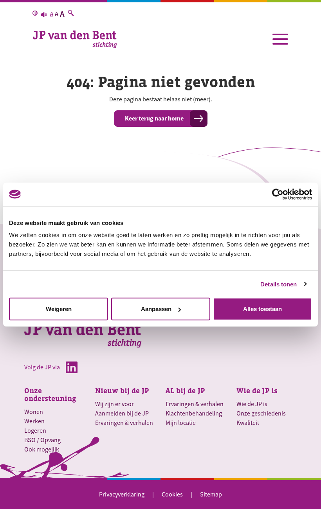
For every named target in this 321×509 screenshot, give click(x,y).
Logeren (35, 431)
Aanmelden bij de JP (122, 413)
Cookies (172, 494)
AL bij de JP (185, 391)
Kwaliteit (247, 423)
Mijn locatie (181, 423)
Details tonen (278, 284)
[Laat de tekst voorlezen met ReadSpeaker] (44, 14)
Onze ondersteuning (50, 395)
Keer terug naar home (154, 118)
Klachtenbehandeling (194, 413)
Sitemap (211, 494)
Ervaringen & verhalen (124, 423)
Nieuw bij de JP (122, 391)
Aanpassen (156, 309)
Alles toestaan (262, 309)
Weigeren (59, 309)
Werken (34, 421)
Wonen (33, 412)
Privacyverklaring (121, 494)
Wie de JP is (257, 391)
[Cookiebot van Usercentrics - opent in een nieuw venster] (277, 194)
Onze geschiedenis (261, 413)
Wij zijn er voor (114, 404)
